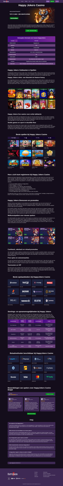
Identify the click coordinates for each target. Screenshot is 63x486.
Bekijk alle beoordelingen (31, 413)
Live (25, 137)
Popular (12, 137)
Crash (37, 137)
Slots (49, 137)
